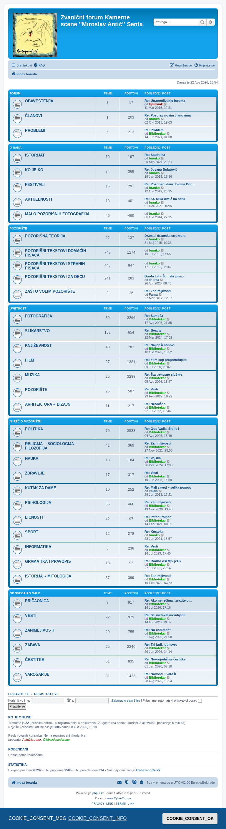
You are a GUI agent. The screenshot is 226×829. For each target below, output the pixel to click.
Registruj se (46, 694)
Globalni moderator (56, 739)
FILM (29, 360)
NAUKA (31, 458)
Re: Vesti (151, 389)
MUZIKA (32, 375)
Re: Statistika (154, 155)
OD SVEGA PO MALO (25, 593)
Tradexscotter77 (148, 770)
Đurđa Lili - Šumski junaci (164, 276)
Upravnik (156, 104)
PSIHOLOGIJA (38, 502)
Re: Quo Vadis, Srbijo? (162, 428)
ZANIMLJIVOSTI (39, 630)
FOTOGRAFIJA (38, 316)
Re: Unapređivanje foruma (164, 100)
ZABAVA (32, 645)
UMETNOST (18, 308)
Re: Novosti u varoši (160, 674)
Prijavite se (18, 694)
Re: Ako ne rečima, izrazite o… (168, 600)
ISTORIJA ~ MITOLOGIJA (48, 576)
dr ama (154, 280)
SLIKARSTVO (37, 331)
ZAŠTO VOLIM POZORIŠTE (50, 291)
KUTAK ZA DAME (40, 488)
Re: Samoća (153, 315)
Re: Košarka (153, 531)
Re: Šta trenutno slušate (163, 374)
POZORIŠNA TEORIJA (45, 236)
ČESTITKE (34, 659)
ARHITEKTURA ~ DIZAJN (47, 404)
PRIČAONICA (37, 601)
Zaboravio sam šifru (126, 700)
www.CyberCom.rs (119, 798)
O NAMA (15, 147)
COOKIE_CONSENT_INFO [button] (97, 818)
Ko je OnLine (19, 717)
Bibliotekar (157, 133)
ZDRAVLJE (35, 473)
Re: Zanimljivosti (157, 291)
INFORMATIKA (38, 547)
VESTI (30, 615)
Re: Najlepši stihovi (159, 345)
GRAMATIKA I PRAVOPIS (48, 561)
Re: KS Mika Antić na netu (164, 199)
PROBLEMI (35, 130)
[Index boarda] (35, 33)
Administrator (31, 739)
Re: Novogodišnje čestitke (164, 659)
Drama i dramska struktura (164, 235)
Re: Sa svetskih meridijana (164, 615)
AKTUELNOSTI (38, 199)
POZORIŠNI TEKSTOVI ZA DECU (55, 276)
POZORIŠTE (18, 228)
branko (154, 119)
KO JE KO (34, 170)
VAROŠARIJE (37, 674)
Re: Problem (154, 130)
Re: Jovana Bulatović (160, 169)
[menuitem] (39, 65)
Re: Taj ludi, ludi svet (160, 644)
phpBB (97, 793)
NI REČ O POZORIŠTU (25, 421)
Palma (153, 294)
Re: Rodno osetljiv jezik (162, 561)
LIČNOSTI (34, 517)
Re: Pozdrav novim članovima (167, 115)
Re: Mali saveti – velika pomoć (167, 487)
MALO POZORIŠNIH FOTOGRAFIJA (57, 214)
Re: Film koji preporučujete (165, 360)
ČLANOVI (33, 116)
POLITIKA (34, 429)
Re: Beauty (153, 330)
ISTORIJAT (35, 155)
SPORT (31, 532)
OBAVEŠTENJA (39, 101)
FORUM (15, 93)
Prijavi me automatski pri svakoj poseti (170, 700)
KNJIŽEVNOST (38, 345)
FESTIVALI (35, 184)
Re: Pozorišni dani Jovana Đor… (169, 184)
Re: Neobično (155, 404)
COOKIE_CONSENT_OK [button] (190, 818)
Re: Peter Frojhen (158, 517)
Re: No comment (157, 630)
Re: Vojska (152, 458)
